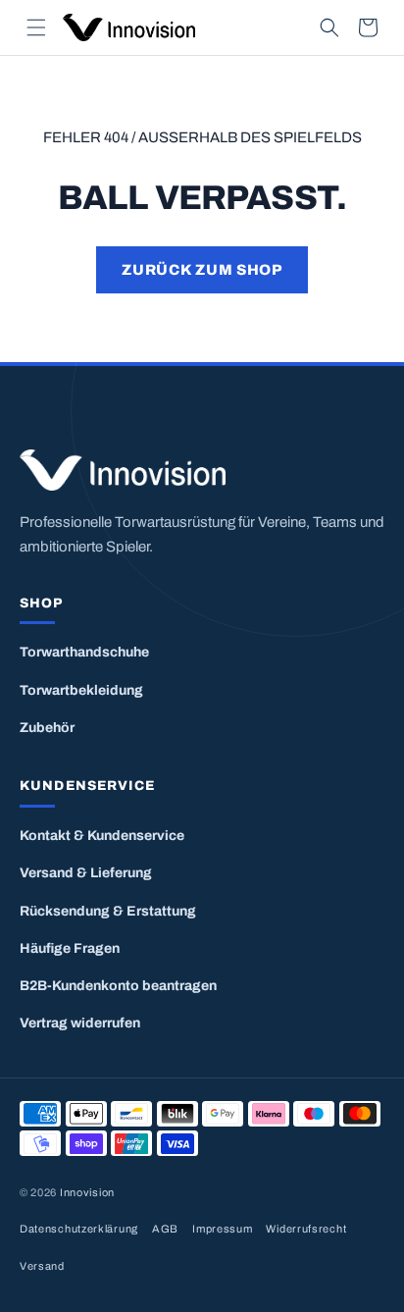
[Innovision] (202, 470)
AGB (165, 1228)
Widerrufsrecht (306, 1228)
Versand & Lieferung (86, 873)
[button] (36, 27)
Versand (42, 1266)
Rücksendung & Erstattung (108, 911)
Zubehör (47, 727)
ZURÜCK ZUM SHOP (201, 270)
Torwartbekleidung (81, 690)
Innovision (87, 1192)
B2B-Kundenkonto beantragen (118, 985)
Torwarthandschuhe (84, 652)
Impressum (222, 1228)
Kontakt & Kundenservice (102, 835)
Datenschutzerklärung (79, 1228)
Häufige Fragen (70, 948)
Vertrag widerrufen (80, 1023)
